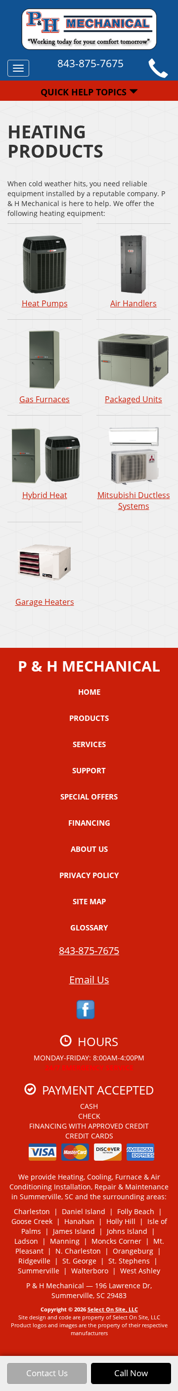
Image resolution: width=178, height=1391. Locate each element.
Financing (89, 823)
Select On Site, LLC (113, 1309)
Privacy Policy (89, 875)
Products (89, 718)
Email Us (89, 979)
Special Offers (89, 796)
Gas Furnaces (44, 399)
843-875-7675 (89, 950)
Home (89, 692)
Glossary (89, 927)
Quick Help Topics (85, 92)
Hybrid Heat (44, 495)
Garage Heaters (44, 601)
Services (89, 744)
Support (89, 770)
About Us (89, 849)
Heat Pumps (45, 303)
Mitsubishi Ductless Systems (133, 501)
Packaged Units (133, 399)
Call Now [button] (131, 1373)
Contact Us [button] (47, 1373)
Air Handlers (133, 303)
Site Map (89, 901)
